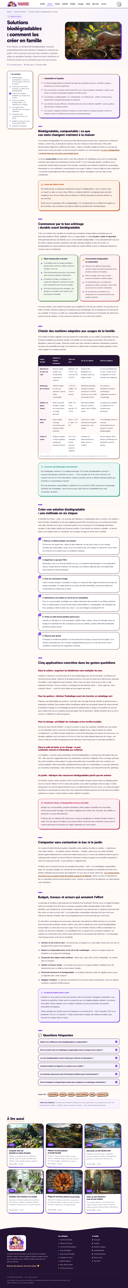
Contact (96, 1243)
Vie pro (103, 4)
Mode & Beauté (65, 1261)
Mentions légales (100, 1247)
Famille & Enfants (66, 1240)
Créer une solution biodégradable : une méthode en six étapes (20, 102)
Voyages (81, 4)
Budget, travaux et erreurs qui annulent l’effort (21, 122)
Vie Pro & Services (66, 1268)
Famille (42, 4)
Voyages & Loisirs (66, 1257)
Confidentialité (99, 1250)
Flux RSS (97, 1261)
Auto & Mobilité (65, 1250)
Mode (88, 4)
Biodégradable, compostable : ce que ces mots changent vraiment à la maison (21, 81)
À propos (97, 1240)
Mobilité (65, 4)
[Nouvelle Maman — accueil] (18, 4)
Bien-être (95, 4)
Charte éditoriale (100, 1254)
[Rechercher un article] (119, 4)
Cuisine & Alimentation (68, 1247)
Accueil (9, 12)
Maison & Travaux (20, 12)
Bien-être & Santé (66, 1265)
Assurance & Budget (67, 1254)
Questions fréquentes (19, 126)
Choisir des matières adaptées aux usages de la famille (21, 95)
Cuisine (57, 4)
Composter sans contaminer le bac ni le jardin (20, 116)
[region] (79, 407)
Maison (49, 4)
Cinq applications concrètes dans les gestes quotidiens (21, 109)
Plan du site (98, 1257)
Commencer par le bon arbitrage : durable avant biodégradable (20, 89)
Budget (72, 4)
